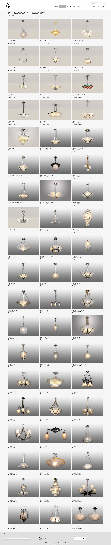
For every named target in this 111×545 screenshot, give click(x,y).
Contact (104, 6)
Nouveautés (55, 6)
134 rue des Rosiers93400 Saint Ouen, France (43, 539)
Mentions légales (62, 544)
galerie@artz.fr (42, 535)
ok (29, 538)
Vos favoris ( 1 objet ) (85, 3)
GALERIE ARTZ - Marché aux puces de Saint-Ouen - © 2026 (55, 542)
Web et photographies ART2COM (52, 544)
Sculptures (69, 6)
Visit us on (77, 538)
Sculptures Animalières (76, 6)
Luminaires (62, 6)
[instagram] (75, 536)
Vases (89, 6)
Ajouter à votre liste (13, 43)
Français (103, 3)
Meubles (84, 6)
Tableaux (94, 6)
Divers (99, 6)
